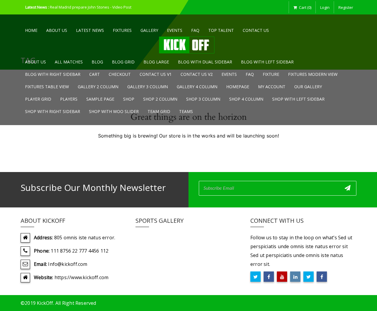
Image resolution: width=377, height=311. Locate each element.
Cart (94, 74)
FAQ (195, 30)
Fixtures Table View (47, 86)
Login (325, 7)
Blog (97, 62)
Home (31, 30)
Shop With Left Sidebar (298, 99)
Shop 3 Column (203, 99)
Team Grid (159, 111)
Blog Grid (123, 62)
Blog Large (156, 62)
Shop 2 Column (160, 99)
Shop (128, 99)
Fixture (271, 74)
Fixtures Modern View (313, 74)
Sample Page (100, 99)
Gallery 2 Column (98, 86)
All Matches (69, 62)
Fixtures (122, 30)
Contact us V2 (197, 74)
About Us (56, 30)
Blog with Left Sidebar (267, 62)
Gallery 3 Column (147, 86)
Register (345, 7)
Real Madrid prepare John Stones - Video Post (90, 7)
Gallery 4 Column (197, 86)
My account (271, 86)
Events (174, 30)
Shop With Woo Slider (114, 111)
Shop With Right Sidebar (52, 111)
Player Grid (38, 99)
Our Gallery (308, 86)
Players (68, 99)
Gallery (149, 30)
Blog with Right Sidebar (52, 74)
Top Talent (221, 30)
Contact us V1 (156, 74)
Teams (186, 111)
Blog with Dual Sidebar (205, 62)
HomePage (237, 86)
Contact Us (256, 30)
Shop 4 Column (246, 99)
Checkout (120, 74)
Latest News (90, 30)
